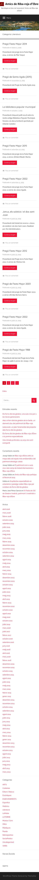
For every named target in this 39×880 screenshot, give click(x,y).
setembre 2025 (8, 524)
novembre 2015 (8, 668)
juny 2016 (6, 646)
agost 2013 (6, 754)
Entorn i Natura (8, 792)
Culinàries (6, 788)
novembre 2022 (8, 606)
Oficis (4, 824)
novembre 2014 (8, 704)
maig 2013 (6, 765)
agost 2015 (6, 678)
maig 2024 (6, 563)
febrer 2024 (6, 574)
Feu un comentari (11, 69)
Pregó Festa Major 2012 (14, 250)
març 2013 (6, 772)
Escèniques (6, 795)
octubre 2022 (7, 610)
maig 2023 (6, 596)
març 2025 (6, 538)
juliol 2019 (6, 624)
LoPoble (5, 813)
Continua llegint (9, 61)
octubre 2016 (7, 639)
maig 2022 (6, 617)
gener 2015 (6, 696)
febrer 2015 (6, 693)
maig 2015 (6, 686)
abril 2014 (6, 729)
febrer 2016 (6, 660)
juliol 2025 (6, 527)
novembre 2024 (8, 549)
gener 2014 (6, 740)
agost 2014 (6, 714)
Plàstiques (6, 828)
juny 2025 (6, 531)
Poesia (5, 831)
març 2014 (6, 732)
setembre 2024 (8, 556)
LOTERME (6, 817)
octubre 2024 (7, 552)
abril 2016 (6, 653)
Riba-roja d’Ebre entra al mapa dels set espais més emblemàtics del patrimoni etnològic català (19, 459)
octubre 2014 (7, 707)
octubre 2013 (7, 750)
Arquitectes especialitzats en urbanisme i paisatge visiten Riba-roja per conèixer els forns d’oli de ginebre (18, 484)
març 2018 (6, 628)
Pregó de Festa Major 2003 (16, 283)
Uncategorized (8, 842)
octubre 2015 (7, 671)
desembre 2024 (8, 545)
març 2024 (6, 570)
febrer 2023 (6, 603)
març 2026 (6, 513)
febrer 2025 (6, 542)
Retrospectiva (7, 835)
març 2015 (6, 689)
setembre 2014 (8, 711)
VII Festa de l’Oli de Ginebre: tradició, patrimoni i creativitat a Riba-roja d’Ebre (18, 493)
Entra (4, 391)
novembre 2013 (8, 747)
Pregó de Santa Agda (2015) (17, 76)
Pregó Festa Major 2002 (14, 178)
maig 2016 (6, 650)
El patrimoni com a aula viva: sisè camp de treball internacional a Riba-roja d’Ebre (17, 468)
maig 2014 (6, 725)
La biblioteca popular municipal (18, 106)
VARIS (4, 846)
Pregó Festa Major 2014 (14, 43)
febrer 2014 (6, 736)
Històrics (5, 806)
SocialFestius (7, 839)
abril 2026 (6, 509)
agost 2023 (6, 588)
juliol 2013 (6, 757)
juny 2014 (6, 722)
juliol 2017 (6, 632)
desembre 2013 (8, 743)
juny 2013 (6, 761)
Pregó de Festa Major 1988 (16, 349)
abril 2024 (6, 567)
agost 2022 (6, 614)
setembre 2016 (8, 642)
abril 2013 (6, 768)
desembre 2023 (8, 578)
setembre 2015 (8, 675)
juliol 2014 (6, 718)
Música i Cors (7, 821)
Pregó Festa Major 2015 (14, 145)
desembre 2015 (8, 664)
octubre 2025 (7, 520)
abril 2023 (6, 599)
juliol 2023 (6, 592)
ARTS (4, 785)
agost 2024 (6, 560)
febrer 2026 (6, 516)
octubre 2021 (7, 621)
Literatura (6, 810)
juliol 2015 (6, 682)
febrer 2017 (6, 635)
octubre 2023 (7, 585)
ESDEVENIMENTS (9, 799)
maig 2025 (6, 534)
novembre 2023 (8, 581)
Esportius (6, 803)
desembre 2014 (8, 700)
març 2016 (6, 657)
